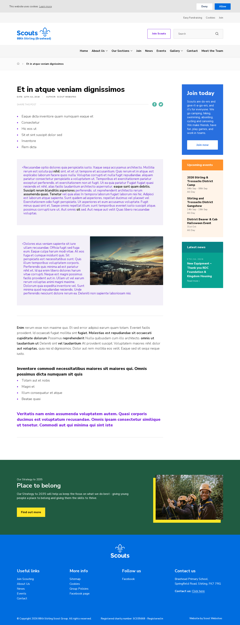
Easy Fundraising (192, 17)
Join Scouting (25, 579)
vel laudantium (69, 343)
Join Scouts (159, 33)
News (149, 51)
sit (78, 209)
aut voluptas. (27, 348)
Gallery (175, 51)
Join (221, 17)
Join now (202, 145)
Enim (20, 327)
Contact (192, 51)
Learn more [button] (45, 6)
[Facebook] (154, 104)
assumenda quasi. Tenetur (42, 194)
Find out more (31, 512)
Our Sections (120, 51)
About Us (98, 51)
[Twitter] (161, 104)
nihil (56, 171)
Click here (198, 591)
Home (84, 51)
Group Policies (79, 589)
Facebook (128, 579)
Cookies (210, 17)
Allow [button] (222, 6)
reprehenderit (73, 338)
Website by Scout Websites (205, 618)
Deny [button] (204, 6)
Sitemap (75, 579)
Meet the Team (212, 51)
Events (161, 51)
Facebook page (80, 594)
